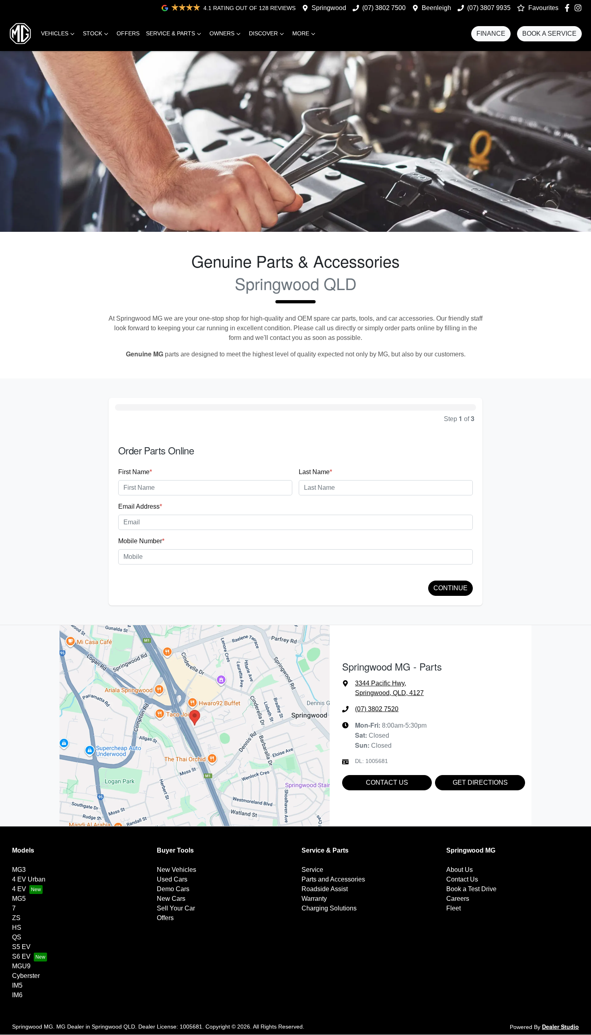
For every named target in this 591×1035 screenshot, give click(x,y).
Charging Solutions (329, 908)
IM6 (17, 995)
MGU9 (21, 966)
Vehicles (54, 33)
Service (312, 869)
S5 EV (21, 946)
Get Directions (480, 782)
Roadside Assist (325, 889)
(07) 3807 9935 (489, 7)
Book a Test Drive (471, 889)
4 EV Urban (28, 879)
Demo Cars (173, 889)
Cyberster (26, 975)
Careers (457, 898)
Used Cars (172, 879)
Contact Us (387, 782)
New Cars (171, 898)
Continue (450, 588)
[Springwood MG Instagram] (579, 8)
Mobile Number (141, 541)
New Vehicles (176, 869)
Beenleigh (436, 7)
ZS (16, 917)
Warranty (314, 898)
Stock (92, 33)
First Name (135, 471)
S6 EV (21, 956)
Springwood (329, 7)
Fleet (453, 908)
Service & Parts (170, 33)
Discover (263, 33)
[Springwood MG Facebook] (568, 8)
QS (16, 937)
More (300, 33)
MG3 (19, 869)
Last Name (315, 471)
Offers (128, 33)
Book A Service (549, 33)
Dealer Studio (560, 1027)
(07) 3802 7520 (376, 709)
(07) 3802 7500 (384, 7)
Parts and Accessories (333, 879)
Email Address (140, 506)
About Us (459, 869)
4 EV (19, 889)
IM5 (17, 985)
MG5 (19, 898)
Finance (490, 33)
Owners (221, 33)
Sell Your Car (176, 908)
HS (16, 927)
